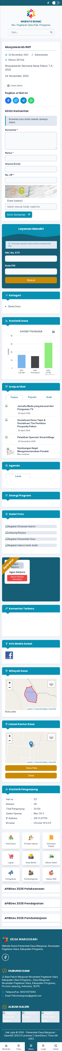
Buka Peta (31, 768)
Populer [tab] (32, 397)
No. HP (9, 175)
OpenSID (52, 709)
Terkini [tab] (14, 397)
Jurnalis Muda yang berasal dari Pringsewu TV (35, 408)
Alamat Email (12, 164)
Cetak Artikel (16, 85)
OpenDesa (40, 1035)
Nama (9, 152)
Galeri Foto (16, 514)
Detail (31, 775)
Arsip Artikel (16, 386)
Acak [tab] (49, 397)
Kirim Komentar (16, 214)
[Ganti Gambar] (15, 200)
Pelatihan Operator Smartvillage (35, 437)
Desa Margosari (46, 1032)
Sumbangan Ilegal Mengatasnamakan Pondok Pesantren (33, 451)
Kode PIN (10, 265)
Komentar (11, 130)
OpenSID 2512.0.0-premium (18, 1035)
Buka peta (10, 711)
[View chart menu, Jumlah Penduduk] (53, 332)
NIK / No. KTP (12, 252)
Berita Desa (14, 306)
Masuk (31, 280)
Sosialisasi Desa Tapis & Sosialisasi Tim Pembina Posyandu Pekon (31, 423)
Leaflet (29, 709)
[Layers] (51, 683)
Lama (18, 476)
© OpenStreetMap (40, 709)
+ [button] (10, 683)
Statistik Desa (18, 321)
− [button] (10, 687)
